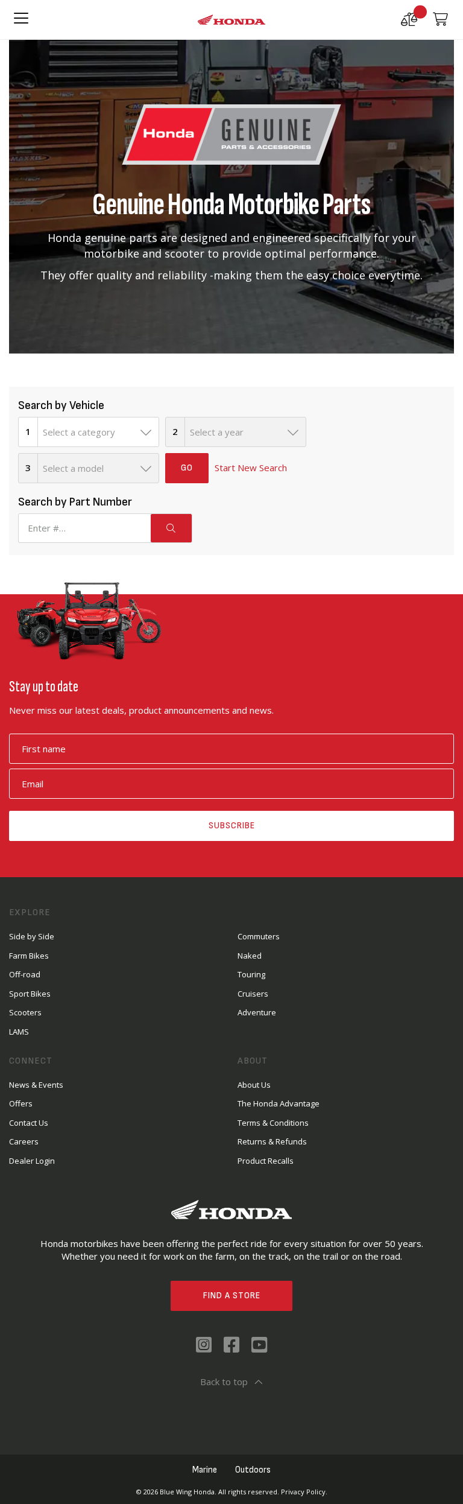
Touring (251, 974)
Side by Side (31, 936)
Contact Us (28, 1122)
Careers (24, 1141)
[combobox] (98, 431)
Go (187, 468)
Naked (250, 955)
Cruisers (253, 993)
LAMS (19, 1031)
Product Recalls (266, 1160)
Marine (204, 1470)
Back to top (224, 1381)
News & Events (36, 1084)
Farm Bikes (29, 955)
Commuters (259, 936)
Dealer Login (32, 1160)
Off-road (24, 974)
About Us (254, 1084)
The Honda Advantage (279, 1103)
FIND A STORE (231, 1295)
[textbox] (98, 431)
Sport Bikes (30, 993)
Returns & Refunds (272, 1141)
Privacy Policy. (304, 1491)
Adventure (257, 1012)
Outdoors (253, 1470)
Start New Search (251, 468)
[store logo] (231, 19)
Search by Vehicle (61, 405)
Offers (21, 1103)
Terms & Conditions (273, 1122)
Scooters (25, 1012)
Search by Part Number (75, 502)
